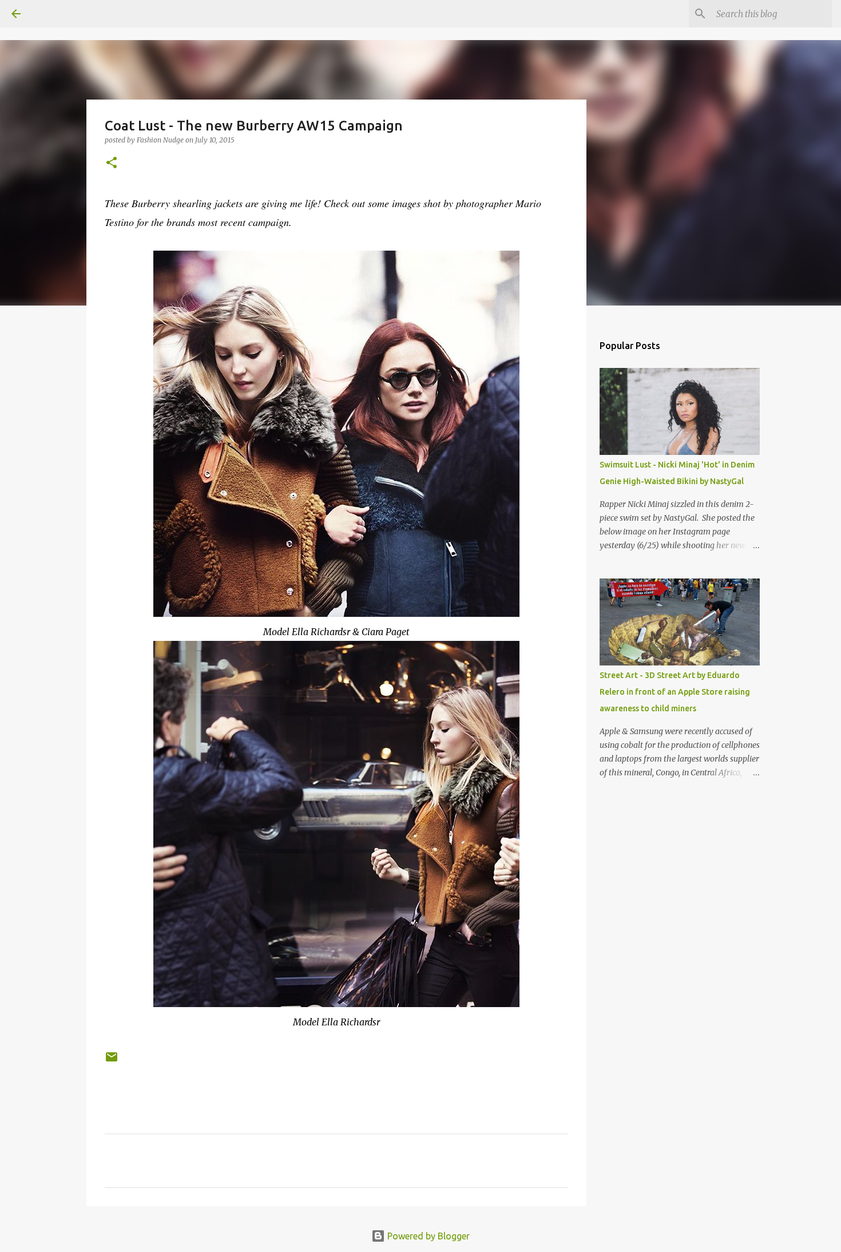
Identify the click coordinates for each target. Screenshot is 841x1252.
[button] (111, 163)
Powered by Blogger (427, 1236)
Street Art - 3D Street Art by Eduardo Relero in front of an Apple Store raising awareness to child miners (675, 692)
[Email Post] (111, 1061)
